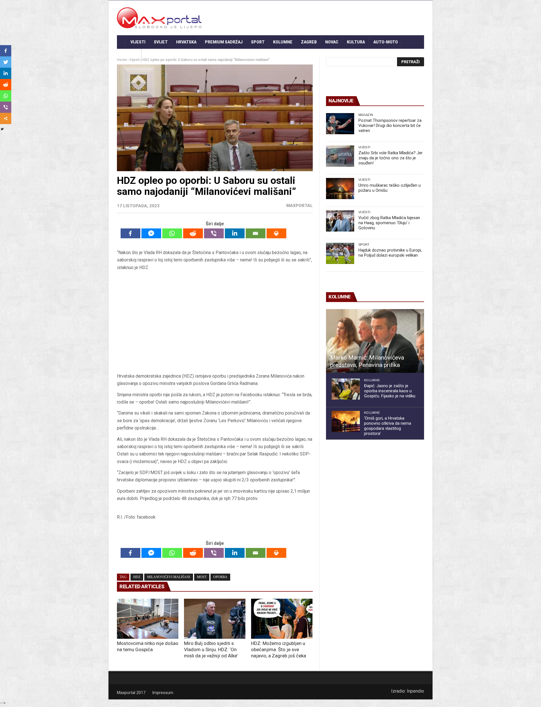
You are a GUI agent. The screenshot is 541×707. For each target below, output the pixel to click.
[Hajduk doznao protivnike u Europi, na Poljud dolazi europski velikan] (340, 253)
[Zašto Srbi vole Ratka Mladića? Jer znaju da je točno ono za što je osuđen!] (340, 156)
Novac (331, 42)
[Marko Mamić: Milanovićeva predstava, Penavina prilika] (375, 341)
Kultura (356, 42)
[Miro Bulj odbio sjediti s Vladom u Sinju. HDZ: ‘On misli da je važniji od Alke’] (214, 619)
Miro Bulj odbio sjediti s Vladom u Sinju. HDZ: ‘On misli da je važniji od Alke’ (211, 649)
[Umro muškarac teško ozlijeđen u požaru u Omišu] (340, 188)
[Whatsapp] (172, 233)
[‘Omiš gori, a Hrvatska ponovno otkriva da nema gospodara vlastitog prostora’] (346, 421)
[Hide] (2, 129)
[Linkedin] (235, 233)
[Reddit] (193, 233)
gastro (129, 55)
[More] (5, 118)
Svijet (161, 42)
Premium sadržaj (224, 42)
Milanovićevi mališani (168, 577)
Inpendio (415, 691)
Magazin (365, 114)
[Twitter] (5, 62)
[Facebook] (130, 233)
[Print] (276, 233)
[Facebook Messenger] (151, 233)
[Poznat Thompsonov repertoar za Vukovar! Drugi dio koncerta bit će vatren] (340, 123)
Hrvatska (186, 42)
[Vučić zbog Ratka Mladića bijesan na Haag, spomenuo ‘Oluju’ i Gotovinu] (340, 221)
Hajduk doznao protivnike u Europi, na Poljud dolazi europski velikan (390, 253)
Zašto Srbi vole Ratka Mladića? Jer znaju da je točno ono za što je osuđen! (390, 158)
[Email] (255, 233)
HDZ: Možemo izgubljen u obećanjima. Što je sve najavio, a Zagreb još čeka (278, 649)
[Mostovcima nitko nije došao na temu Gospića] (147, 619)
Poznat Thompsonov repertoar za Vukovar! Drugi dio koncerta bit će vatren (390, 125)
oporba (220, 577)
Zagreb (309, 42)
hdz (136, 577)
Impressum (162, 692)
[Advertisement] (215, 321)
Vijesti (137, 42)
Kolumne (282, 42)
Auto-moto (385, 42)
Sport (258, 42)
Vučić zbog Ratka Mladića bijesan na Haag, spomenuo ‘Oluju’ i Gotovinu (389, 222)
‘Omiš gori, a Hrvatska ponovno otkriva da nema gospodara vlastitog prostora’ (387, 426)
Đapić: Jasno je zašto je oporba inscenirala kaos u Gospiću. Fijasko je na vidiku (389, 390)
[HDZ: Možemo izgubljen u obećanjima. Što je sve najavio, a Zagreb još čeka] (281, 619)
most (202, 577)
